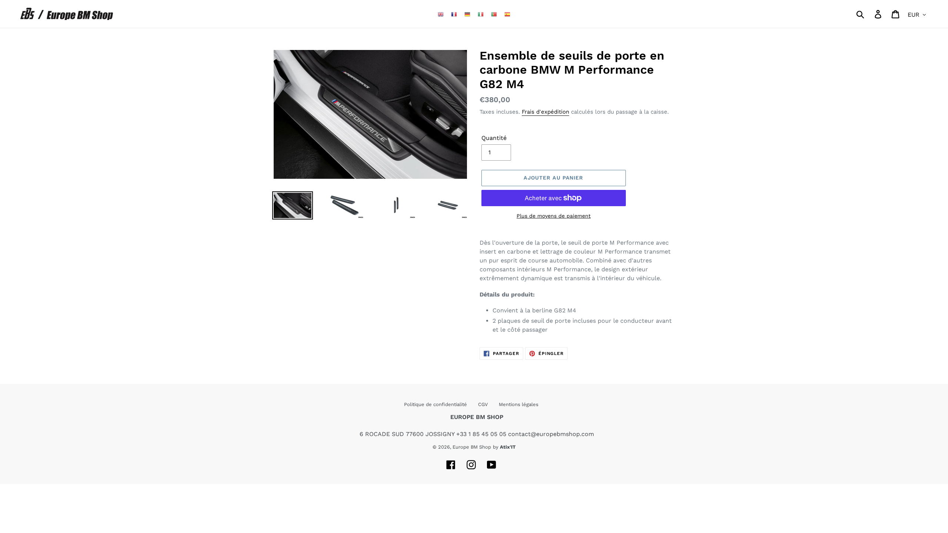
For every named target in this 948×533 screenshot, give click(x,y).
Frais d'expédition (545, 111)
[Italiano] (480, 14)
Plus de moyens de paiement (554, 216)
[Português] (494, 14)
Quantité (494, 137)
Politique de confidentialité (435, 404)
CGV (483, 404)
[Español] (507, 14)
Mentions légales (518, 404)
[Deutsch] (467, 14)
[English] (440, 14)
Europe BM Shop (472, 447)
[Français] (454, 14)
